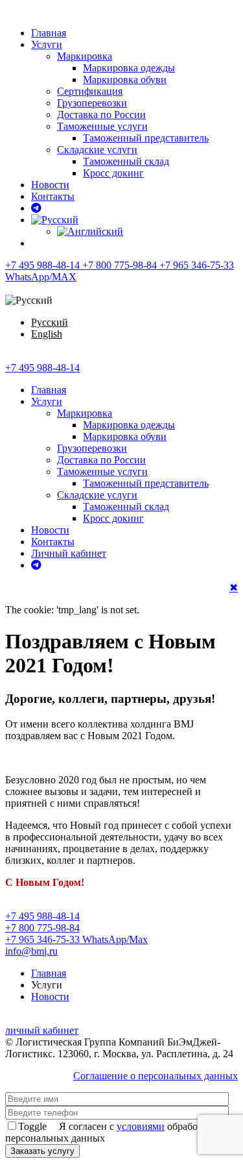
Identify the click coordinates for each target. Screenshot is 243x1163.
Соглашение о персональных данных (155, 1075)
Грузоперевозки (92, 102)
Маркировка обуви (125, 79)
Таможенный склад (126, 161)
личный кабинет (41, 1030)
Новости (50, 184)
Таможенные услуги (102, 126)
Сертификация (89, 91)
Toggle (32, 1126)
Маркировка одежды (129, 67)
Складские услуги (97, 149)
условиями (141, 1126)
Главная (48, 32)
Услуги (46, 44)
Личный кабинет (68, 553)
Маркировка (84, 56)
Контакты (53, 196)
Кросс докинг (113, 172)
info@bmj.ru (31, 951)
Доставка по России (101, 114)
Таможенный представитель (146, 137)
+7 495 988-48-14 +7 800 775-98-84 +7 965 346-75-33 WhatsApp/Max (76, 928)
